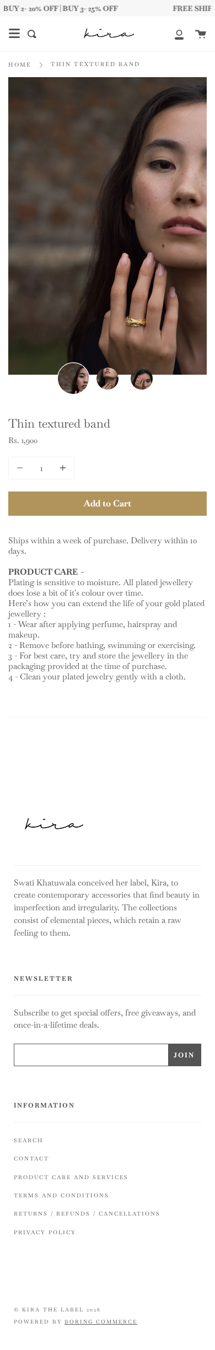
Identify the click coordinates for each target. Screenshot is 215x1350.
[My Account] (173, 34)
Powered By (75, 1322)
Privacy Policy (45, 1232)
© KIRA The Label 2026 (57, 1309)
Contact (31, 1158)
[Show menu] (14, 33)
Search (28, 1140)
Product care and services (71, 1177)
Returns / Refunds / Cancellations (87, 1213)
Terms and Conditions (61, 1195)
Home (19, 64)
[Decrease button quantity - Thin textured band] (21, 468)
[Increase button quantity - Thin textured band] (61, 468)
